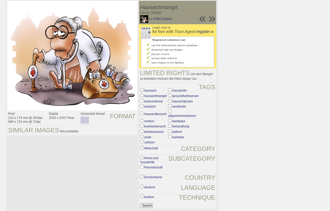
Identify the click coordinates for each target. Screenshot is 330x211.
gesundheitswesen (185, 96)
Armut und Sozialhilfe (149, 160)
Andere (149, 197)
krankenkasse (154, 132)
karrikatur (178, 121)
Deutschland (153, 177)
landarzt (149, 106)
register (204, 31)
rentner (149, 121)
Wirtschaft (151, 148)
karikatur (178, 137)
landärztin (179, 106)
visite (147, 137)
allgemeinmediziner (182, 116)
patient (177, 132)
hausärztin (179, 90)
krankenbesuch (155, 126)
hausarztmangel (155, 96)
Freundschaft (153, 167)
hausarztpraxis (182, 101)
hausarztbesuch (155, 114)
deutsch (149, 187)
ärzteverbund (153, 101)
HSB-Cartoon (162, 19)
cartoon (149, 142)
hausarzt (150, 90)
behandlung (180, 126)
